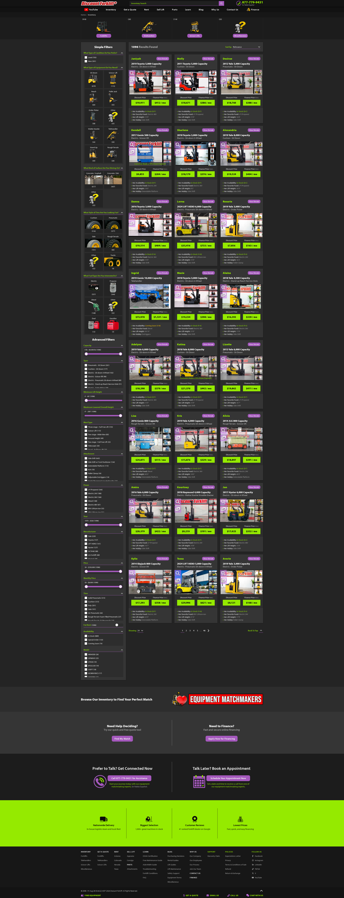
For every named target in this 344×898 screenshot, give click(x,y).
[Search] (221, 3)
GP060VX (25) (93, 658)
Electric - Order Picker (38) (98, 388)
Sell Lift (160, 9)
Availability (89, 631)
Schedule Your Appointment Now (228, 778)
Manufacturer (90, 531)
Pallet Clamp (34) (94, 473)
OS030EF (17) (93, 677)
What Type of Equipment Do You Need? (101, 67)
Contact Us (232, 9)
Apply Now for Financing (221, 738)
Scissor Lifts (195, 36)
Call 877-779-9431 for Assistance (129, 778)
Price (86, 563)
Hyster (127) (93, 547)
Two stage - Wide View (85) (98, 434)
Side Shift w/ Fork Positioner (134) (101, 462)
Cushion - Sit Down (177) (98, 369)
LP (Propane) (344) (95, 489)
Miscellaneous (240, 36)
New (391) (92, 61)
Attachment (89, 453)
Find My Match (122, 738)
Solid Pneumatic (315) (96, 598)
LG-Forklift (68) (94, 555)
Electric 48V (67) (94, 504)
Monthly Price (90, 578)
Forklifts (103, 36)
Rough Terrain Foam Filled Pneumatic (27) (104, 617)
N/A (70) (91, 469)
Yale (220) (92, 536)
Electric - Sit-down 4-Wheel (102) (100, 373)
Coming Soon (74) (95, 643)
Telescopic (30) (94, 446)
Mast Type (88, 422)
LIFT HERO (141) (94, 543)
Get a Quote (130, 9)
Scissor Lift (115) (94, 430)
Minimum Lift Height (93, 392)
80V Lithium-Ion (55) (96, 508)
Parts (174, 9)
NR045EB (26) (93, 654)
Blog (201, 9)
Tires (86, 593)
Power (86, 485)
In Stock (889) (93, 636)
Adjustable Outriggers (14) (98, 477)
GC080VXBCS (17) (95, 673)
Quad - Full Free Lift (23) (97, 449)
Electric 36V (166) (94, 497)
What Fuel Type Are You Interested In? (100, 275)
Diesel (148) (92, 501)
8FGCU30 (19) (93, 665)
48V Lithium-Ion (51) (96, 512)
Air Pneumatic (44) (95, 613)
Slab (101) (92, 609)
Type (86, 360)
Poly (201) (92, 605)
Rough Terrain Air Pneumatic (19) (101, 620)
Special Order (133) (95, 640)
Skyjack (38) (92, 559)
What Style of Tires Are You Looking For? (101, 212)
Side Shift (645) (94, 458)
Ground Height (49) (95, 438)
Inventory (111, 9)
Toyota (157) (93, 540)
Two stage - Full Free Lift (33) (99, 442)
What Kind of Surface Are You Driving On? (102, 168)
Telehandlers (149, 36)
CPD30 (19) (92, 662)
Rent (146, 9)
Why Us (215, 9)
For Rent (87, 625)
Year (85, 516)
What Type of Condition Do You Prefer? (100, 53)
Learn (188, 9)
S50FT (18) (92, 669)
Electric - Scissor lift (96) (97, 376)
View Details (163, 59)
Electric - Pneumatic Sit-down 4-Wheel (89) (104, 380)
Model (86, 649)
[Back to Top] (261, 891)
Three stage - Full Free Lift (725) (100, 427)
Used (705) (92, 57)
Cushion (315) (93, 601)
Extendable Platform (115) (98, 466)
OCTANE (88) (93, 551)
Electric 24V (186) (94, 493)
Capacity (87, 345)
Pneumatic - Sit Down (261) (98, 365)
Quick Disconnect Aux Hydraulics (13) (103, 481)
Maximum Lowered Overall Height (99, 407)
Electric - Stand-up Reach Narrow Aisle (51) (105, 384)
